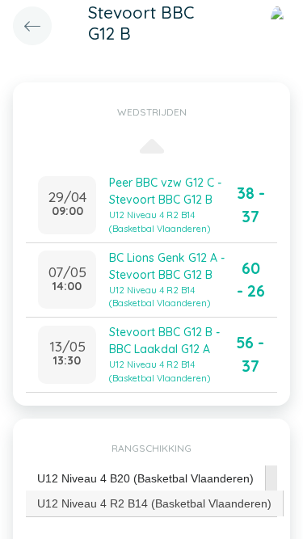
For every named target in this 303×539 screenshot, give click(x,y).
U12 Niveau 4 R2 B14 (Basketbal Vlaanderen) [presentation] (154, 503)
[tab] (146, 478)
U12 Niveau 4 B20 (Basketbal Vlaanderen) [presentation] (145, 478)
